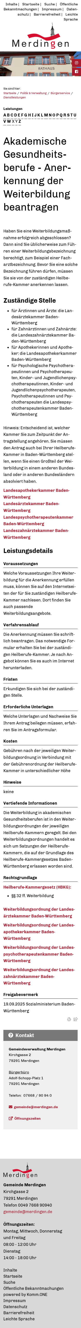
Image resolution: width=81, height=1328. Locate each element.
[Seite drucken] (69, 1019)
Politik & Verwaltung (33, 93)
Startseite (30, 4)
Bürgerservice (60, 93)
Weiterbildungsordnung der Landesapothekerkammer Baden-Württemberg (39, 932)
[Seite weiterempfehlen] (76, 1019)
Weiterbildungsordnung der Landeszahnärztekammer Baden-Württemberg (39, 976)
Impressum (52, 9)
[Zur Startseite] (40, 35)
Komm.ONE (37, 1294)
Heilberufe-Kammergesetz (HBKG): (37, 887)
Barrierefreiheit (47, 14)
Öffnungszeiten (27, 1118)
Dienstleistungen (14, 97)
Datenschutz (15, 1306)
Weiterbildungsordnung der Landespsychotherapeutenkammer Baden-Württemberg (39, 954)
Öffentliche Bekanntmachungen (33, 1288)
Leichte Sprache (19, 1318)
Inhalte (11, 4)
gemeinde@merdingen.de (36, 1107)
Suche (49, 4)
